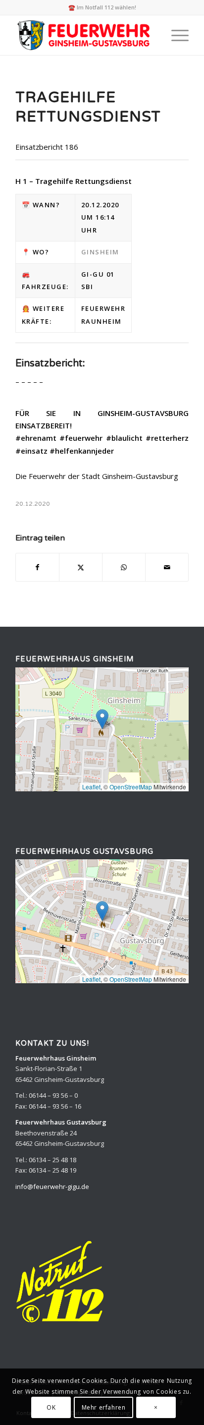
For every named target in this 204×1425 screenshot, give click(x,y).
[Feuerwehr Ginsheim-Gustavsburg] (84, 35)
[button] (102, 719)
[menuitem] (175, 35)
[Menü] (175, 35)
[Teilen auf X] (80, 567)
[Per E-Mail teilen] (167, 567)
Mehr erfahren (104, 1407)
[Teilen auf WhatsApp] (123, 567)
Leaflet (91, 786)
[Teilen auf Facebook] (37, 567)
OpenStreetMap (130, 786)
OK (51, 1407)
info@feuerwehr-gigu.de (52, 1186)
